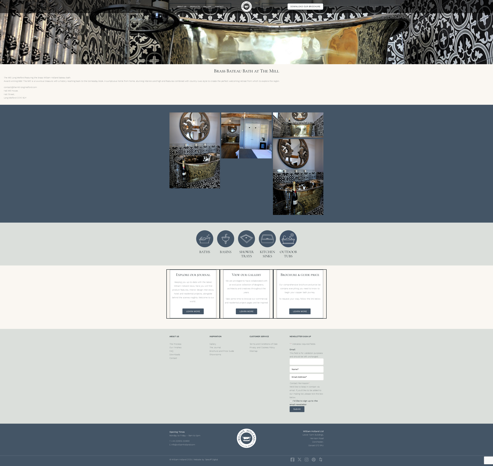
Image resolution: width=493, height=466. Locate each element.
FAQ (171, 351)
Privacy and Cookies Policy (262, 347)
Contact (173, 358)
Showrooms (215, 354)
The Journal (215, 347)
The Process (175, 344)
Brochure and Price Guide (222, 351)
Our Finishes (175, 347)
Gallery (213, 344)
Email (292, 349)
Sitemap (254, 351)
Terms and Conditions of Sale (264, 344)
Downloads (174, 354)
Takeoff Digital (211, 459)
